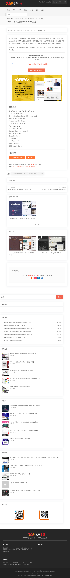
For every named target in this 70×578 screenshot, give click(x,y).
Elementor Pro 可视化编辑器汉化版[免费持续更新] (17, 331)
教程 (25, 10)
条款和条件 (52, 571)
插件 (20, 10)
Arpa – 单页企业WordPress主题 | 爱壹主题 (24, 167)
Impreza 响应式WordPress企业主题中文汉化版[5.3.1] (24, 422)
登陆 (54, 2)
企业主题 (40, 173)
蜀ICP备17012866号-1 (35, 573)
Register (31, 275)
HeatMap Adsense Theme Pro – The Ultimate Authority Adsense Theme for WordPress (34, 457)
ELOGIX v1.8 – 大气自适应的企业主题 (20, 474)
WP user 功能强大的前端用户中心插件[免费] (22, 362)
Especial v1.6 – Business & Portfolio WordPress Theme (25, 490)
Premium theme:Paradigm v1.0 (18, 482)
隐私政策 (48, 571)
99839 (10, 30)
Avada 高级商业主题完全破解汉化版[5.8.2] (15, 325)
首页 (8, 10)
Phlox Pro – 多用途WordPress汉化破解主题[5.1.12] (17, 322)
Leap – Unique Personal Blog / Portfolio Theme (51, 253)
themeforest (32, 173)
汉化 (31, 10)
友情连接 (43, 571)
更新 (42, 10)
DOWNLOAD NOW (36, 70)
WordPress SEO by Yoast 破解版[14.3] (14, 337)
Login (37, 275)
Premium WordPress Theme (19, 173)
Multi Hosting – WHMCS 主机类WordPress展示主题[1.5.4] (26, 465)
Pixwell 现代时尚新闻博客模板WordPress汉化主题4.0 (51, 220)
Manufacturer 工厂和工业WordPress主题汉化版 (23, 218)
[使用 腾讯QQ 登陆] (32, 278)
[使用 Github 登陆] (42, 278)
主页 (8, 19)
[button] (35, 224)
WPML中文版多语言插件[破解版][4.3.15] (14, 340)
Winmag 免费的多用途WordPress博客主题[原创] (23, 353)
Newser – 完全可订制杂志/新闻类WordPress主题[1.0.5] (25, 378)
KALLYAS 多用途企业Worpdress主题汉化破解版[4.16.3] (25, 430)
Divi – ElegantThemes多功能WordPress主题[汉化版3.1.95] (19, 334)
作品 (37, 10)
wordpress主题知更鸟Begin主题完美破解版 (21, 370)
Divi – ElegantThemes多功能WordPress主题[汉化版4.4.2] (19, 328)
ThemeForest (18, 19)
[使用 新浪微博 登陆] (35, 278)
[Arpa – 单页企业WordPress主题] (59, 180)
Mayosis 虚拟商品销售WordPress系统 (20, 438)
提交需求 (48, 2)
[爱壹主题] (14, 3)
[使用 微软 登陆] (38, 278)
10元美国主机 (41, 2)
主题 (14, 10)
